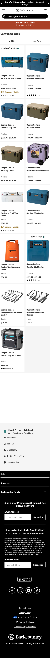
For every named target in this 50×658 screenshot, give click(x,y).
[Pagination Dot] (21, 27)
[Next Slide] (48, 3)
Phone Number (11, 559)
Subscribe (38, 517)
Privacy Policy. (34, 554)
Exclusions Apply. (10, 540)
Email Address (11, 511)
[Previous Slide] (2, 3)
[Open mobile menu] (3, 10)
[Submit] (4, 16)
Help (3, 474)
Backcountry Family (10, 491)
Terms (25, 554)
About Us (5, 483)
